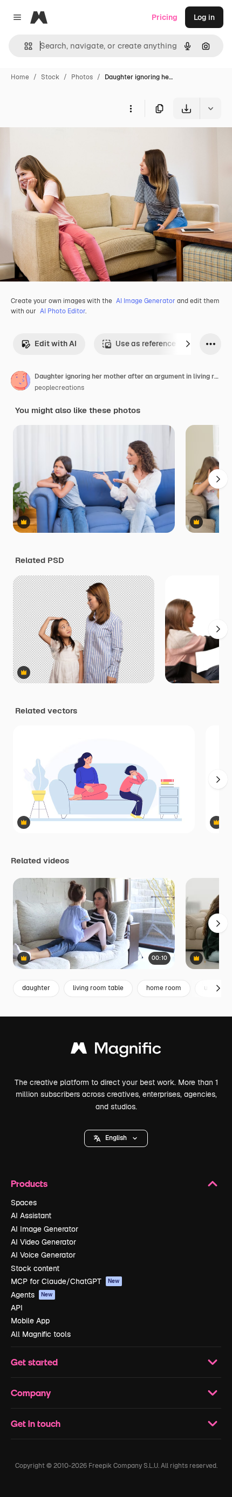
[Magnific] (116, 1050)
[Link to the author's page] (20, 382)
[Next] (187, 344)
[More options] (130, 108)
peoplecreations (59, 387)
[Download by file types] (210, 108)
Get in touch (35, 1423)
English (116, 1138)
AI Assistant (31, 1215)
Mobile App (30, 1321)
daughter (36, 988)
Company (31, 1392)
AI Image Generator (145, 301)
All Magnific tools (41, 1334)
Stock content (35, 1268)
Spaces (24, 1202)
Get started (34, 1362)
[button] (116, 1138)
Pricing (165, 17)
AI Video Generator (43, 1242)
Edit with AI (56, 343)
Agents (32, 1295)
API (17, 1308)
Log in (204, 17)
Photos (82, 77)
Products (29, 1183)
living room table (98, 988)
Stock (50, 77)
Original (69, 144)
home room (163, 988)
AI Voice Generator (43, 1255)
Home (20, 77)
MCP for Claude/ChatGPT (65, 1281)
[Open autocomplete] (24, 46)
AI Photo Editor (62, 311)
